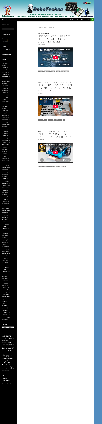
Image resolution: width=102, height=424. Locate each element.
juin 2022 (4, 151)
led (10, 350)
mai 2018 (4, 239)
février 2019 (4, 222)
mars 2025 (4, 92)
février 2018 (4, 244)
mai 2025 (4, 88)
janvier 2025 (4, 95)
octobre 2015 (5, 294)
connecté (4, 340)
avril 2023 (4, 133)
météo (7, 356)
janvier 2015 (4, 310)
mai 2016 (4, 282)
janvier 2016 (4, 289)
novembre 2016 (5, 271)
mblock (53, 71)
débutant (4, 344)
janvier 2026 (4, 74)
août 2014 (4, 319)
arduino (7, 335)
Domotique (40, 128)
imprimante (11, 346)
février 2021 (4, 180)
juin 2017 (4, 258)
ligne (12, 350)
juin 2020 (4, 194)
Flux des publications (6, 380)
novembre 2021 (5, 163)
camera (7, 338)
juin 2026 (4, 65)
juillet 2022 (4, 149)
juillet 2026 (4, 63)
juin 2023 (4, 129)
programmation (65, 71)
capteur (11, 338)
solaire (12, 364)
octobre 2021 (5, 165)
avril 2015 (4, 305)
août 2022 (4, 147)
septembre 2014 (5, 317)
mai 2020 (4, 196)
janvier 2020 (4, 203)
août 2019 (4, 212)
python (50, 120)
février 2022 (4, 158)
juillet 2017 (4, 256)
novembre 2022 (5, 142)
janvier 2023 (4, 138)
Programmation (45, 33)
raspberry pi (6, 362)
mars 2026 (4, 70)
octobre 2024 (5, 101)
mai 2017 (4, 260)
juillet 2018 (4, 235)
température (5, 368)
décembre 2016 (5, 269)
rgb (55, 120)
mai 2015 (4, 303)
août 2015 (4, 298)
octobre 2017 (5, 251)
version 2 (63, 166)
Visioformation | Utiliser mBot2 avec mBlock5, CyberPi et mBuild (54, 39)
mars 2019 (4, 221)
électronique (5, 370)
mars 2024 (4, 113)
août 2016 (4, 276)
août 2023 (4, 126)
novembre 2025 (5, 78)
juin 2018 (4, 237)
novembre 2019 (5, 206)
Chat (78, 19)
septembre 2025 (5, 81)
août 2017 (4, 255)
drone (9, 342)
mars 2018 (4, 242)
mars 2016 (4, 285)
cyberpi (40, 71)
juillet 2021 (4, 171)
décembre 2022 (5, 140)
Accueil (82, 19)
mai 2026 (4, 67)
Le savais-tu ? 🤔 (5, 36)
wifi (13, 368)
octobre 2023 (5, 122)
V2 (64, 120)
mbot (58, 71)
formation (46, 71)
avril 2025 (4, 90)
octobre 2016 (5, 273)
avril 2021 (4, 176)
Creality (7, 340)
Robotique (49, 128)
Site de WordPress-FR (6, 383)
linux (3, 353)
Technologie (56, 128)
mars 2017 (4, 264)
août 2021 (4, 169)
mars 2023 (4, 135)
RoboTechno (6, 19)
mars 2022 (4, 156)
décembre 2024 (5, 97)
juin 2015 (4, 301)
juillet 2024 (4, 106)
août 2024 (4, 104)
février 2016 (4, 287)
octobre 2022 (5, 144)
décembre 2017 (5, 248)
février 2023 (4, 137)
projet (11, 358)
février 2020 (4, 201)
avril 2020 (4, 197)
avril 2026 (4, 69)
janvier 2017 (4, 267)
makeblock (46, 166)
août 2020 (4, 190)
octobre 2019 (5, 208)
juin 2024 (4, 108)
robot (57, 166)
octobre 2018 (5, 230)
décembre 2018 (5, 226)
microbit (10, 355)
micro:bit (5, 355)
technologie (9, 367)
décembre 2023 (5, 119)
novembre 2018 (5, 228)
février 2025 (4, 94)
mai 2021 (4, 174)
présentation (4, 360)
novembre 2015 (5, 292)
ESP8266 (8, 344)
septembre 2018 (5, 231)
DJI (10, 340)
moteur (3, 356)
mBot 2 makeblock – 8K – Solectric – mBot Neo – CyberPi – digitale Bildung (55, 134)
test (9, 368)
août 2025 (4, 83)
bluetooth (4, 338)
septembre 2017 (5, 253)
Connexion (4, 378)
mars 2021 (4, 178)
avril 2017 (4, 262)
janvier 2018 (4, 246)
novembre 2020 (5, 185)
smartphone (9, 364)
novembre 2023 (5, 121)
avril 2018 (4, 240)
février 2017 (4, 265)
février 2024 (4, 115)
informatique (5, 350)
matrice (5, 353)
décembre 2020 (5, 183)
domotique (4, 342)
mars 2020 (4, 199)
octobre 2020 (5, 187)
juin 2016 (4, 280)
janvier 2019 (4, 224)
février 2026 (4, 72)
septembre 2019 (5, 210)
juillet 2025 (4, 85)
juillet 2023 (4, 128)
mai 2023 (4, 131)
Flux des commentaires (6, 382)
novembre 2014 (5, 314)
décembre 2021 (5, 162)
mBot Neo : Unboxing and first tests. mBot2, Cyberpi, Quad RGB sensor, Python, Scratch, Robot (55, 86)
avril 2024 (4, 112)
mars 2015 (4, 307)
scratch (60, 120)
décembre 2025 (5, 76)
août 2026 (4, 61)
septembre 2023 (5, 124)
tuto (11, 368)
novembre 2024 (5, 99)
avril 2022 (4, 154)
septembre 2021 (5, 167)
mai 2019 (4, 217)
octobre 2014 (5, 316)
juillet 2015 (4, 299)
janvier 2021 (4, 181)
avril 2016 (4, 283)
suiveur (4, 367)
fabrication (12, 344)
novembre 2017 (5, 249)
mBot (39, 33)
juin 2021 (4, 172)
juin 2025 (4, 87)
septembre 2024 (5, 103)
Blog (88, 19)
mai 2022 (4, 153)
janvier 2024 (4, 117)
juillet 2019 (4, 214)
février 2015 (4, 308)
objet (9, 356)
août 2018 (4, 233)
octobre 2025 (5, 79)
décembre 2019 (5, 205)
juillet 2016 (4, 278)
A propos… (72, 19)
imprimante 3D (8, 348)
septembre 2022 (5, 146)
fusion (3, 346)
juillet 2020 (4, 192)
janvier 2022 (4, 160)
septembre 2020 (5, 188)
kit (8, 350)
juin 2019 (4, 215)
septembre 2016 (5, 274)
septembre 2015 (5, 296)
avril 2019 (4, 219)
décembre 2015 (5, 290)
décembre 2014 (5, 312)
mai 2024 (4, 110)
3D (3, 336)
